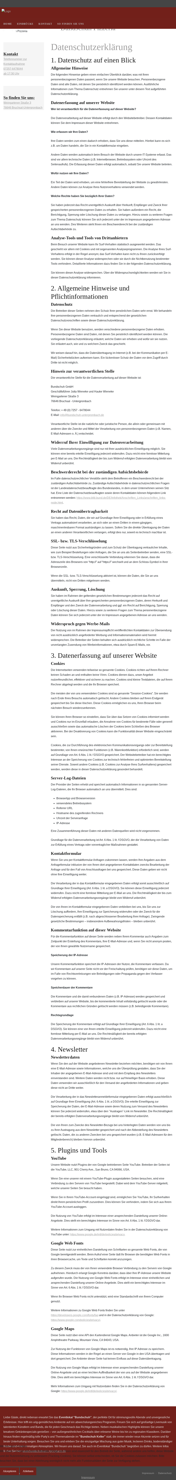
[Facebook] (170, 24)
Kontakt (45, 24)
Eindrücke (25, 24)
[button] (169, 29)
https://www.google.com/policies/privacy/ (75, 1320)
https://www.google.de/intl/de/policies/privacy (97, 1234)
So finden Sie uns (70, 24)
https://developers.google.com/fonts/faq (74, 1315)
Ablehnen (28, 1471)
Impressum (88, 1477)
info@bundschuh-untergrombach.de (82, 415)
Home (7, 24)
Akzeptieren (9, 1471)
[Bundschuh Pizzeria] (6, 11)
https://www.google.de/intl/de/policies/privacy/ (88, 1391)
